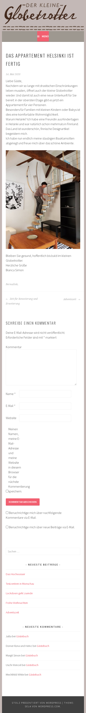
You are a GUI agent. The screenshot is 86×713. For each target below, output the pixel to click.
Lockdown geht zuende (19, 593)
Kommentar (12, 347)
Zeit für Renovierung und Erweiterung (22, 301)
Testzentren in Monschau (20, 583)
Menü (45, 36)
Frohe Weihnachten (17, 603)
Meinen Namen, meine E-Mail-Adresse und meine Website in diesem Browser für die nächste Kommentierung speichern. (14, 460)
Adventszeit (70, 299)
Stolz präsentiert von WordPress (36, 702)
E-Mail (10, 406)
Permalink (12, 284)
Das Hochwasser (15, 574)
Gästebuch (22, 636)
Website (11, 418)
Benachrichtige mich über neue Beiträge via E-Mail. (42, 527)
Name (11, 394)
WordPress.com (49, 706)
